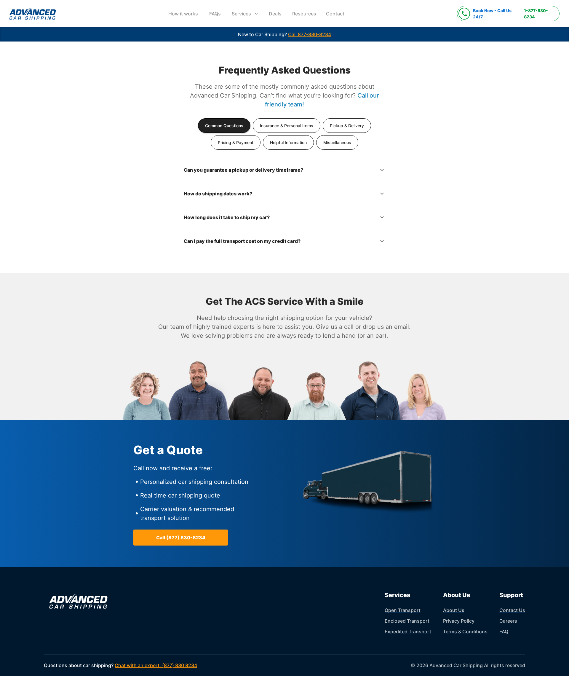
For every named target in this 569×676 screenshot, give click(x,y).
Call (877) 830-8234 (180, 538)
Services (241, 14)
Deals (275, 14)
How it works (183, 14)
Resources (304, 14)
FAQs (215, 14)
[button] (285, 169)
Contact (335, 14)
